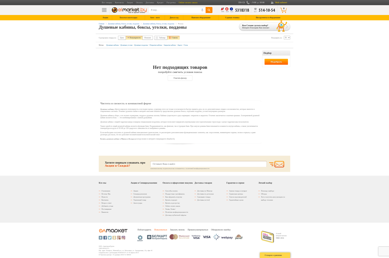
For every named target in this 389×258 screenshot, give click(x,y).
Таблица (162, 38)
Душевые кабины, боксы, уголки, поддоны (123, 24)
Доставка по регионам (205, 194)
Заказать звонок (177, 230)
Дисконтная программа (141, 197)
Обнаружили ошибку (221, 230)
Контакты (119, 2)
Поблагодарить (144, 230)
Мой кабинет (281, 2)
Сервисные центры (236, 194)
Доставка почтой (203, 200)
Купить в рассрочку (172, 203)
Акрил (179, 45)
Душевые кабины (112, 45)
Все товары (107, 2)
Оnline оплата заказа (172, 206)
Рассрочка (171, 2)
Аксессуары (137, 203)
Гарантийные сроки (236, 200)
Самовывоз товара (203, 197)
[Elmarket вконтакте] (100, 238)
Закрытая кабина (170, 45)
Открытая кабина (156, 45)
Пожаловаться (160, 230)
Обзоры (264, 194)
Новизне (147, 38)
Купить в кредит (171, 200)
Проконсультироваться (198, 230)
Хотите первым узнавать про (125, 164)
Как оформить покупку (173, 197)
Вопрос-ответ (107, 203)
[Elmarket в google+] (119, 238)
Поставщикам (106, 209)
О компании (106, 191)
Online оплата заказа (188, 2)
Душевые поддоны (141, 45)
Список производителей (238, 197)
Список (175, 38)
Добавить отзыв (107, 206)
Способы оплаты (171, 191)
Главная (101, 24)
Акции (130, 2)
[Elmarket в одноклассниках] (114, 238)
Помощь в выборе (267, 191)
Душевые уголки (126, 45)
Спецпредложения (140, 194)
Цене (122, 38)
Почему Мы (106, 194)
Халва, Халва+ (170, 209)
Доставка (150, 2)
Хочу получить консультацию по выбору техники (273, 198)
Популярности (135, 38)
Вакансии (105, 212)
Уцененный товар (139, 200)
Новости (105, 197)
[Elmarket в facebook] (105, 238)
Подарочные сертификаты (174, 194)
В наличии (269, 58)
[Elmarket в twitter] (110, 238)
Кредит (160, 2)
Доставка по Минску (204, 191)
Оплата (139, 2)
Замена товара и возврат (238, 191)
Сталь (186, 45)
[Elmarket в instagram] (123, 238)
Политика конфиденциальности (176, 212)
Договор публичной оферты (175, 215)
